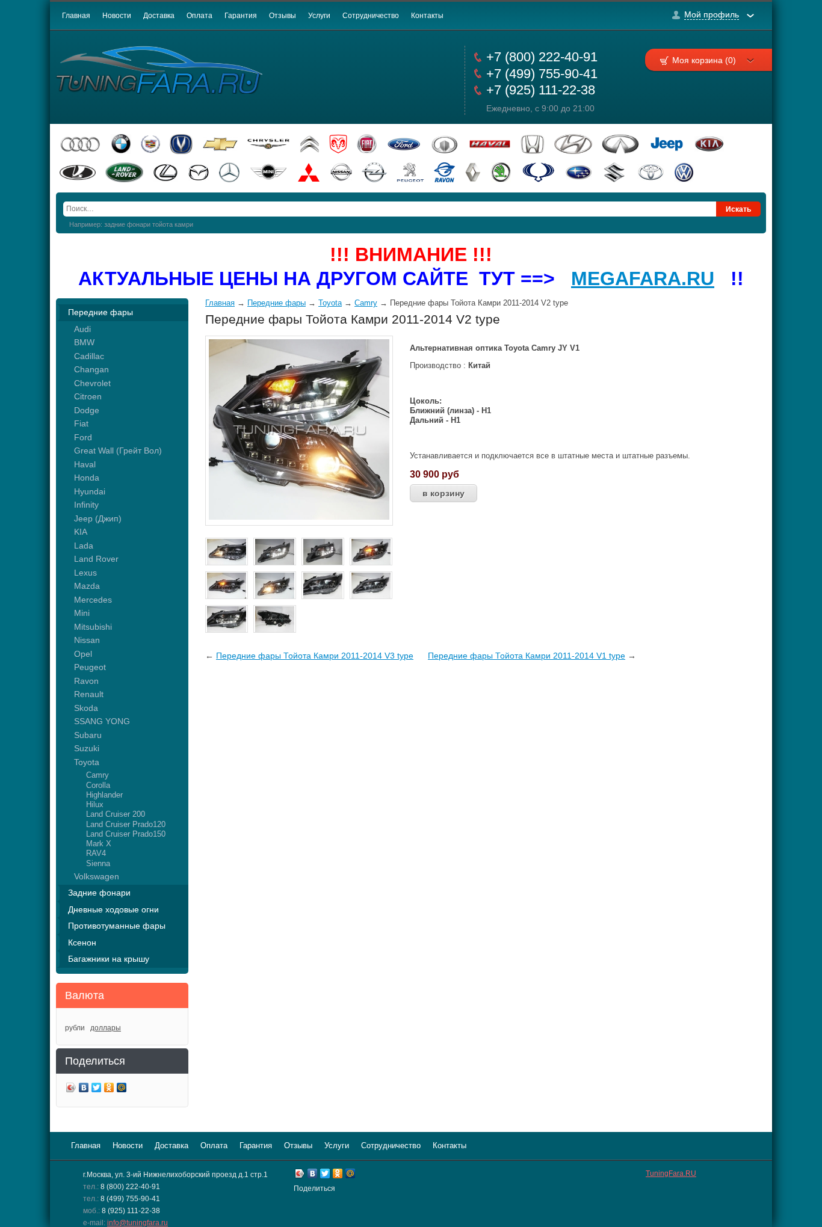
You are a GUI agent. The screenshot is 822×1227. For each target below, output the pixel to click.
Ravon (86, 681)
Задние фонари (99, 892)
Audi (82, 329)
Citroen (88, 396)
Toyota (86, 762)
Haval (85, 464)
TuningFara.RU (671, 1173)
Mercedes (93, 599)
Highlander (104, 794)
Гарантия (240, 15)
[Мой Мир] (122, 1089)
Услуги (319, 15)
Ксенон (82, 942)
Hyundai (89, 491)
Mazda (87, 586)
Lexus (85, 572)
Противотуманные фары (116, 925)
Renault (89, 694)
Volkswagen (96, 876)
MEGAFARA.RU (642, 278)
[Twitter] (96, 1089)
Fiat (81, 423)
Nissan (87, 640)
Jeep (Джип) (98, 518)
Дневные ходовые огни (113, 909)
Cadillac (89, 356)
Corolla (98, 785)
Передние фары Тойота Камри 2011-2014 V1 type (526, 655)
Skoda (86, 708)
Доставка (159, 15)
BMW (84, 342)
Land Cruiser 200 (115, 814)
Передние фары (100, 312)
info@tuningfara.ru (137, 1223)
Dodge (86, 410)
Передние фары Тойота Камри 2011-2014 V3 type (314, 655)
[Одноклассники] (109, 1089)
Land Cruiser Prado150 (125, 833)
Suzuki (86, 748)
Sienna (98, 863)
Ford (83, 437)
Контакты (427, 15)
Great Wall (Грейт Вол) (118, 450)
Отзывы (282, 15)
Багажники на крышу (108, 959)
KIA (80, 532)
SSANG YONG (102, 721)
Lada (83, 545)
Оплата (199, 15)
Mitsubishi (93, 627)
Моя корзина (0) (704, 60)
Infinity (86, 504)
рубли (75, 1028)
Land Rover (96, 559)
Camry (97, 775)
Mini (82, 613)
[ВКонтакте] (84, 1089)
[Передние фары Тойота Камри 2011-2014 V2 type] (299, 516)
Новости (116, 15)
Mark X (98, 843)
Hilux (95, 804)
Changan (91, 369)
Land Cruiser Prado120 (125, 824)
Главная (76, 15)
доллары (105, 1028)
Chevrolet (92, 383)
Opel (83, 654)
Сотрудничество (370, 15)
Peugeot (90, 667)
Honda (86, 477)
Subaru (88, 735)
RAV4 (96, 853)
